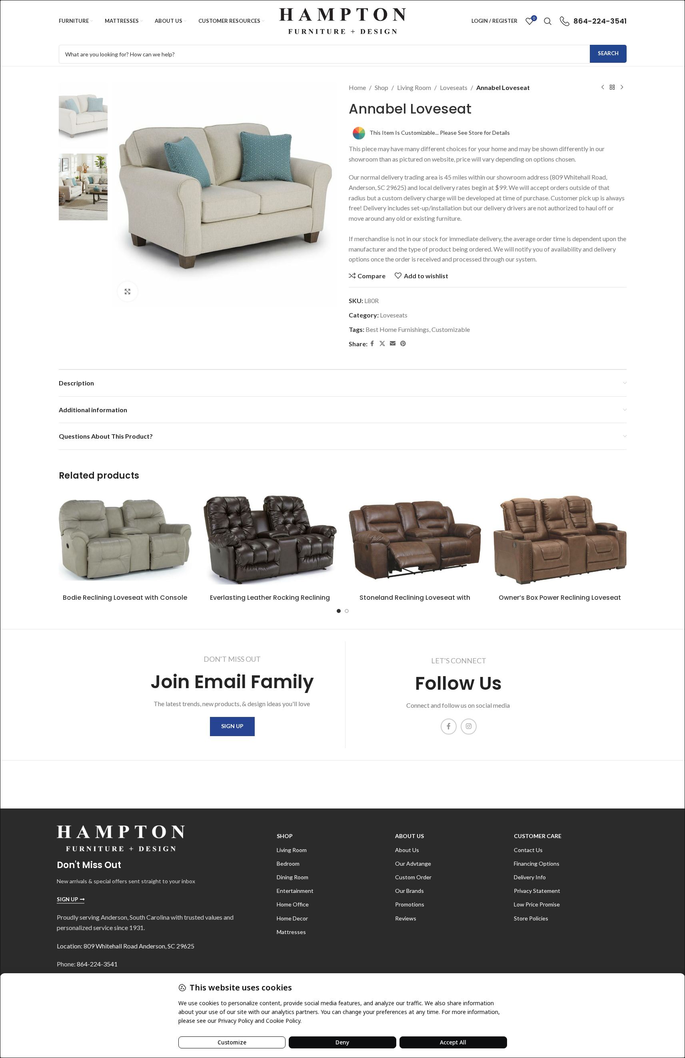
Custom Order (413, 877)
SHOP (285, 835)
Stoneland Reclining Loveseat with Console (414, 602)
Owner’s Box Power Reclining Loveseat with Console (560, 602)
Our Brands (409, 890)
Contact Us (528, 849)
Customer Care (537, 835)
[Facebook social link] (372, 343)
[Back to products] (612, 87)
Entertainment (295, 890)
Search (608, 53)
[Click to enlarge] (128, 291)
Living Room (414, 87)
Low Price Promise (537, 904)
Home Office (293, 904)
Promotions (409, 904)
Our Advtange (413, 863)
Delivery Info (530, 877)
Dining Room (292, 877)
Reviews (405, 918)
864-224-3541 (97, 964)
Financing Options (536, 863)
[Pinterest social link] (403, 343)
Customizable (450, 329)
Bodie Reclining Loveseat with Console (125, 597)
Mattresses (291, 931)
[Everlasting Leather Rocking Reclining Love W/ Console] (270, 540)
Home (357, 87)
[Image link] (121, 837)
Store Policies (531, 918)
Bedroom (288, 863)
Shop (381, 87)
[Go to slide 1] (339, 611)
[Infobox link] (593, 21)
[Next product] (622, 87)
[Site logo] (342, 20)
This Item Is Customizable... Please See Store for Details (439, 132)
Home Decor (292, 918)
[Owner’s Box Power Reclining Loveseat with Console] (560, 540)
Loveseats (453, 87)
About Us (409, 835)
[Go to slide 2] (347, 611)
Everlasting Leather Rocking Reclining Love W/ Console (270, 602)
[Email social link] (392, 343)
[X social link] (382, 343)
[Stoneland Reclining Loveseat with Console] (415, 540)
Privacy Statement (537, 890)
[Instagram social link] (469, 727)
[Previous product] (602, 87)
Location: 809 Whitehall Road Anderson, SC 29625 (125, 946)
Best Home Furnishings (397, 329)
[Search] (548, 21)
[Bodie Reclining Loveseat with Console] (125, 540)
